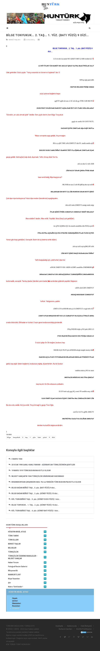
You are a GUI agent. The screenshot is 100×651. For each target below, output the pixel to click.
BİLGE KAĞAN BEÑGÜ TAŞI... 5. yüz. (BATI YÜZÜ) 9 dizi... (33, 488)
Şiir (27, 583)
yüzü (45, 437)
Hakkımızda (72, 626)
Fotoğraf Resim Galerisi (27, 567)
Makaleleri (16, 603)
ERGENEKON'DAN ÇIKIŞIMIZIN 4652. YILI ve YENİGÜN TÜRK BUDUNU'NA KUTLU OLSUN (45, 482)
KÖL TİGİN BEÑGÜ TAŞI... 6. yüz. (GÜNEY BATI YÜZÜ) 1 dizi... (34, 511)
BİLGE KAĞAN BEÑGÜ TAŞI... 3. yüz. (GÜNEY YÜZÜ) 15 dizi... (34, 493)
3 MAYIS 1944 (16, 459)
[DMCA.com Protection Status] (86, 632)
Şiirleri (15, 601)
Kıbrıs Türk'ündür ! (27, 587)
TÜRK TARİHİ (27, 536)
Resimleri (16, 606)
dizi (53, 437)
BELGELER (27, 548)
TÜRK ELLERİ (27, 540)
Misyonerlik (27, 571)
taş (26, 437)
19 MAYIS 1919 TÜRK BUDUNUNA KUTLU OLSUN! (30, 470)
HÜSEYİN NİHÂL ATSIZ (27, 532)
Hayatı (14, 598)
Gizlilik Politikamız (84, 629)
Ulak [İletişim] (86, 626)
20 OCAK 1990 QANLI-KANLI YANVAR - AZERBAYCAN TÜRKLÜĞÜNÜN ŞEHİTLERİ (42, 465)
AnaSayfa (59, 626)
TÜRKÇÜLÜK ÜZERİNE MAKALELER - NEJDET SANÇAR (27, 557)
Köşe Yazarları (27, 579)
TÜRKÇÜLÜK (27, 552)
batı (39, 437)
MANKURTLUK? (27, 575)
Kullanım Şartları (65, 629)
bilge (9, 437)
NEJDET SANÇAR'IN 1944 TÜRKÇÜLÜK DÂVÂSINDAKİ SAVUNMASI (37, 476)
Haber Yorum (27, 562)
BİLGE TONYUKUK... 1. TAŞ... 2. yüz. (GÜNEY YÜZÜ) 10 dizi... (34, 505)
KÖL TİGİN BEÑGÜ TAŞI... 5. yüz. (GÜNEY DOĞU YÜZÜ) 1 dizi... (35, 499)
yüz (34, 437)
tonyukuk (16, 437)
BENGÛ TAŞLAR (14, 40)
